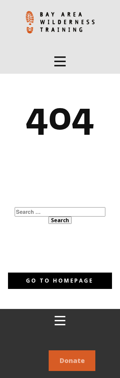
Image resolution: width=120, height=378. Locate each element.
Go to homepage (59, 280)
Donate (72, 360)
